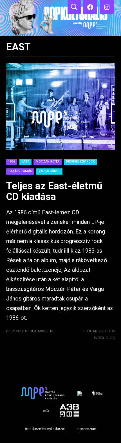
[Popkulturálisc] (90, 7)
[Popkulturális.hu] (107, 7)
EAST (25, 161)
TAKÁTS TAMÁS (20, 171)
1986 (11, 161)
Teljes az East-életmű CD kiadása (54, 191)
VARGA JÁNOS (49, 171)
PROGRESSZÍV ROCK (80, 161)
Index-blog (104, 337)
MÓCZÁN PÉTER (47, 161)
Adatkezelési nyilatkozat (45, 428)
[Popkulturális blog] (60, 18)
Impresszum (86, 428)
